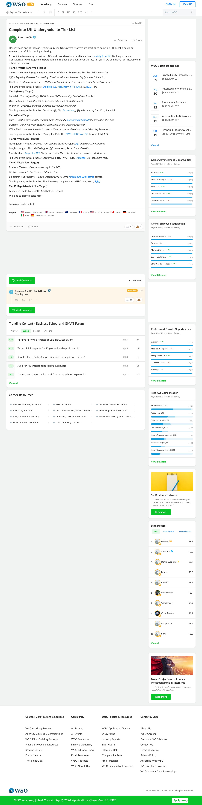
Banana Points (184, 531)
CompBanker (167, 613)
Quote (23, 299)
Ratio (156, 531)
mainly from (102, 56)
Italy (27, 215)
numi (163, 634)
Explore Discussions (19, 12)
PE (63, 12)
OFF (80, 12)
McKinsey (63, 87)
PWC (68, 134)
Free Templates (110, 761)
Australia (73, 212)
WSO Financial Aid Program (117, 766)
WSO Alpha (108, 734)
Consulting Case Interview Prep (71, 417)
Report (30, 299)
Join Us (187, 4)
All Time (48, 331)
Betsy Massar (167, 593)
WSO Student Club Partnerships (158, 771)
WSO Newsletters (81, 766)
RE (74, 12)
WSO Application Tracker (116, 728)
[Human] (49, 290)
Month (36, 331)
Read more (161, 512)
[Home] (16, 4)
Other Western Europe (44, 215)
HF (68, 12)
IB (58, 12)
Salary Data (108, 744)
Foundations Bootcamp (174, 102)
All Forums (77, 728)
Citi (78, 87)
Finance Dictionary (81, 744)
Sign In (170, 4)
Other (37, 299)
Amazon (81, 158)
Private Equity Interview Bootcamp (177, 75)
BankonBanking (168, 562)
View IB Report (158, 212)
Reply (16, 299)
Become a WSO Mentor (154, 739)
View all (13, 383)
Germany (131, 212)
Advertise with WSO (151, 761)
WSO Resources (80, 739)
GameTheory (167, 603)
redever (165, 541)
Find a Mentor (33, 755)
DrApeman (166, 623)
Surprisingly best (78, 120)
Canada (118, 212)
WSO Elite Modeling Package (41, 739)
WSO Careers (148, 734)
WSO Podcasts (79, 761)
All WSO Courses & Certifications (44, 734)
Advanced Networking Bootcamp (177, 88)
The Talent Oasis (34, 761)
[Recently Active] (38, 12)
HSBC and (80, 134)
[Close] (187, 800)
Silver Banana (168, 531)
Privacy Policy (148, 755)
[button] (137, 40)
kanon (164, 572)
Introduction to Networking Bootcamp (177, 116)
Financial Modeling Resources (27, 405)
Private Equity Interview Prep (113, 411)
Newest (14, 331)
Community (77, 717)
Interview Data (110, 750)
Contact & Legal (149, 717)
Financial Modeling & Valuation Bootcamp (177, 130)
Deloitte (47, 87)
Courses (62, 4)
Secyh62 (165, 552)
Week (26, 331)
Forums (20, 23)
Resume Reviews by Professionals (115, 417)
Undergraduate (28, 204)
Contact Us (146, 744)
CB (13, 39)
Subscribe (122, 40)
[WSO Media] (50, 12)
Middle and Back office (81, 177)
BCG (89, 87)
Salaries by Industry (22, 411)
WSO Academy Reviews (38, 728)
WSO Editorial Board (83, 750)
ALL (86, 12)
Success (77, 4)
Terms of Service (149, 750)
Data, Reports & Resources (117, 717)
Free (91, 4)
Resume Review (33, 750)
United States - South (34, 212)
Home (11, 23)
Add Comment (24, 280)
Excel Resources (63, 405)
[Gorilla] (34, 37)
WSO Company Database (68, 423)
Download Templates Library (113, 405)
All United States (101, 212)
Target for (31, 153)
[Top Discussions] (44, 12)
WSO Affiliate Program (153, 766)
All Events (76, 734)
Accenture (68, 110)
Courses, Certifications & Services (44, 717)
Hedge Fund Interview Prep (26, 417)
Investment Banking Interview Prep (73, 411)
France (86, 212)
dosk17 (164, 582)
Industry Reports (111, 739)
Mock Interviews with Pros (26, 423)
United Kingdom (56, 212)
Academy (46, 4)
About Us (145, 728)
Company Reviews (112, 755)
